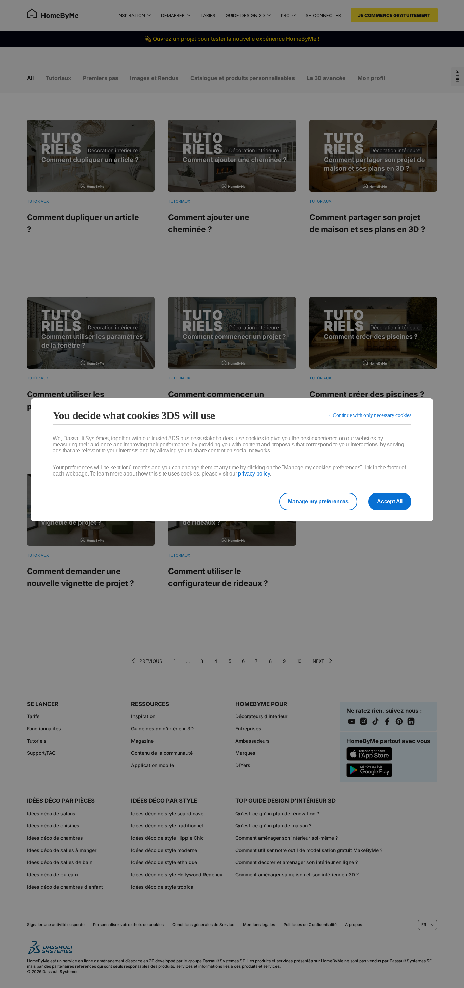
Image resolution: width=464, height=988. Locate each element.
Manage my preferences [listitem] (318, 501)
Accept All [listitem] (390, 501)
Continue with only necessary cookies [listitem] (372, 415)
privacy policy (254, 474)
